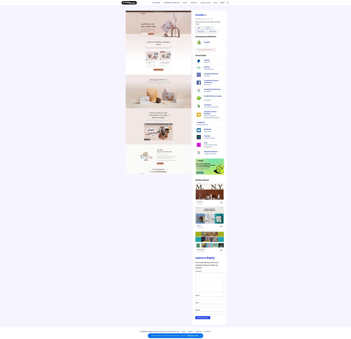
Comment (198, 271)
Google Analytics (210, 151)
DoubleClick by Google (213, 96)
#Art (199, 28)
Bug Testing (207, 131)
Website (197, 310)
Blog (215, 2)
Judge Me (200, 122)
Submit (222, 2)
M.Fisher (200, 201)
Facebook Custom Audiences (211, 81)
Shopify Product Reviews (210, 113)
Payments (207, 62)
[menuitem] (156, 2)
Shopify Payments (211, 74)
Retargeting (207, 91)
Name (197, 295)
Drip (205, 143)
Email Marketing (209, 69)
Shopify (207, 42)
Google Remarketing (212, 89)
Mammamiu (201, 249)
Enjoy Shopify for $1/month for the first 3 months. (175, 335)
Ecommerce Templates (172, 2)
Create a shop (206, 2)
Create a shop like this (205, 50)
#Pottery (212, 31)
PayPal (206, 60)
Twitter (199, 331)
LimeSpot (207, 105)
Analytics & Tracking (210, 153)
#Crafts (208, 28)
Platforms (156, 2)
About (190, 331)
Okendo (207, 136)
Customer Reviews (202, 124)
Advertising (207, 84)
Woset (199, 225)
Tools (185, 2)
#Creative (201, 31)
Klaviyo (207, 67)
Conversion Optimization (211, 107)
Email (197, 302)
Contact (207, 331)
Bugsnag (207, 129)
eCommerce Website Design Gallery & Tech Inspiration (159, 331)
